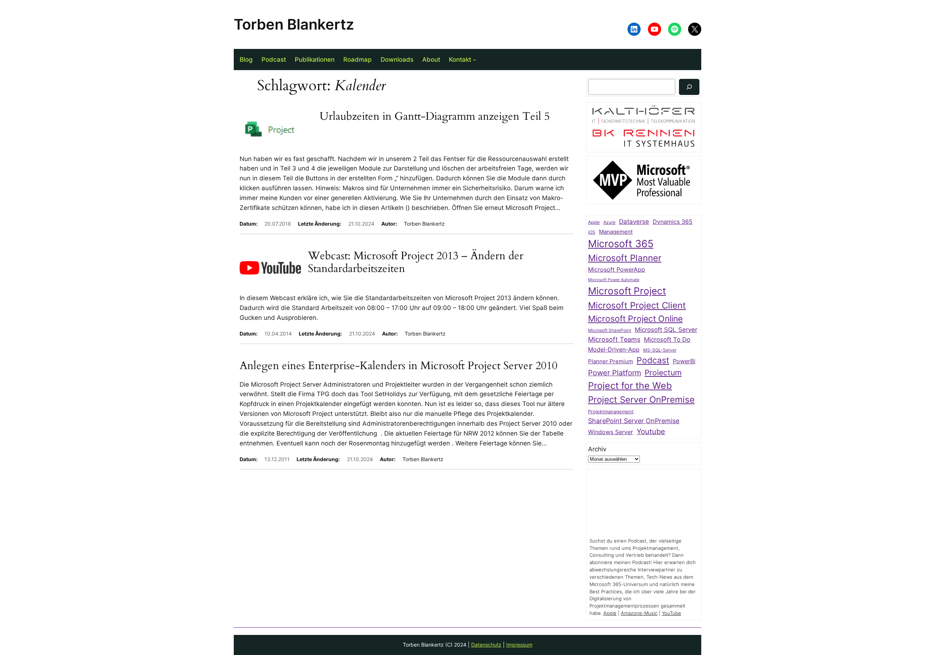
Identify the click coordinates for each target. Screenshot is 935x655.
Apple (594, 222)
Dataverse (634, 221)
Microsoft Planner (624, 258)
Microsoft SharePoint (609, 330)
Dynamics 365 (672, 221)
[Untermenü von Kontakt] (474, 59)
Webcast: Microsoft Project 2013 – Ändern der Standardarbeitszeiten (415, 263)
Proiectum (663, 372)
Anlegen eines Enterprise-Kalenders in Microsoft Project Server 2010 (398, 366)
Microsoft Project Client (637, 305)
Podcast (653, 360)
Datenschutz (486, 644)
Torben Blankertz (294, 24)
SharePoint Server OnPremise (633, 421)
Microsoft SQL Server (666, 329)
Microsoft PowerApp (616, 269)
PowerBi (684, 361)
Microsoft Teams (614, 339)
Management (616, 232)
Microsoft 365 (620, 243)
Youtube (651, 431)
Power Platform (614, 372)
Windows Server (610, 432)
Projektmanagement (611, 411)
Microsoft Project (627, 290)
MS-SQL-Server (659, 350)
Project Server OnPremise (641, 399)
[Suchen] (689, 87)
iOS (591, 232)
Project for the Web (630, 385)
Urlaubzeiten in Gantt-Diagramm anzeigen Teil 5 (435, 116)
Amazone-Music (639, 613)
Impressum (519, 644)
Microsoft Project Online (635, 318)
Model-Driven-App (614, 349)
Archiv (597, 449)
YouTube (671, 613)
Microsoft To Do (667, 339)
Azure (609, 222)
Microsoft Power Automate (613, 279)
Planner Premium (610, 361)
